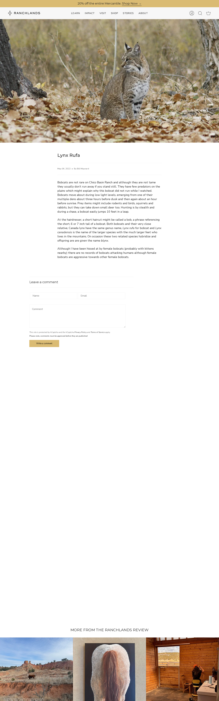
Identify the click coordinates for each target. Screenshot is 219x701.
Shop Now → (132, 3)
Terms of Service (98, 332)
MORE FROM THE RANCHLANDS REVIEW (109, 630)
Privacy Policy (80, 332)
